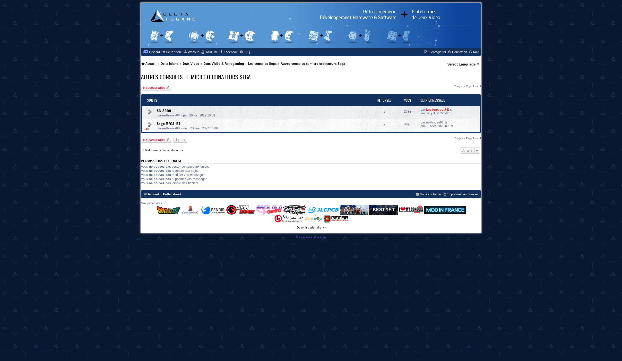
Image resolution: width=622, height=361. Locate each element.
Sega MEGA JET (169, 123)
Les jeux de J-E (437, 109)
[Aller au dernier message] (451, 109)
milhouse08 (171, 115)
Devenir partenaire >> (311, 227)
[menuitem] (172, 52)
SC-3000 (164, 111)
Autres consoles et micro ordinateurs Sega (196, 76)
